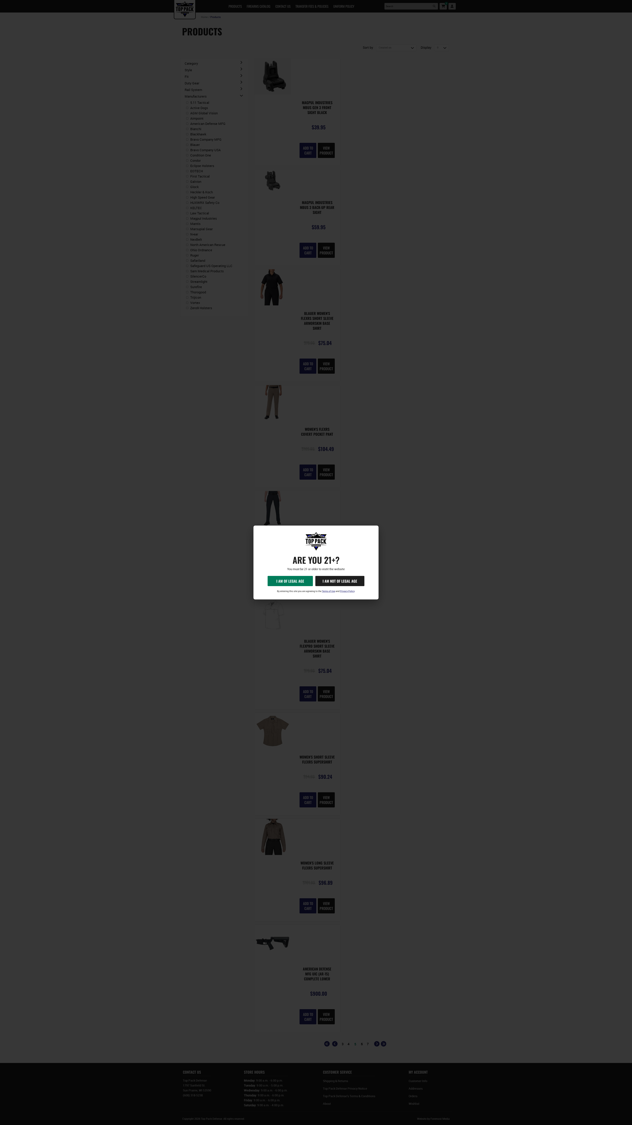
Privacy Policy (347, 591)
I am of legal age (290, 581)
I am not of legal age (340, 581)
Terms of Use (328, 591)
